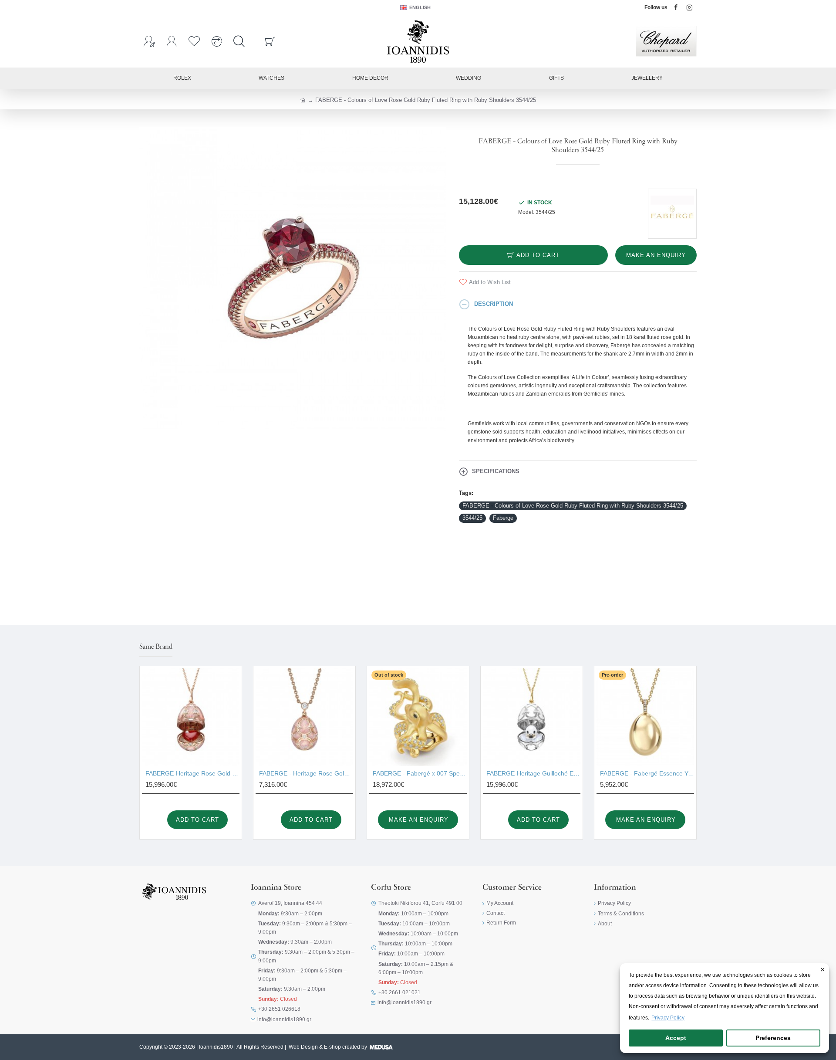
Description (493, 304)
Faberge (503, 518)
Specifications (495, 471)
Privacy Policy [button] (667, 1018)
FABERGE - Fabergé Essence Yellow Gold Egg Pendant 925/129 (647, 773)
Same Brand (155, 647)
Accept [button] (675, 1037)
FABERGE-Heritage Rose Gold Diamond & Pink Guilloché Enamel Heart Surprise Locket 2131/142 (192, 773)
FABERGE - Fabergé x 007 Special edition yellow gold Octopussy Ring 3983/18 (420, 773)
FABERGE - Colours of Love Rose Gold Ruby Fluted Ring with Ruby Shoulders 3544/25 (572, 505)
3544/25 (472, 518)
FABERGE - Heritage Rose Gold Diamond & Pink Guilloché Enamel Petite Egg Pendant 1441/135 (306, 773)
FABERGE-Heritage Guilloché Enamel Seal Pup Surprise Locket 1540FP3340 (533, 773)
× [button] (822, 970)
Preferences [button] (773, 1037)
